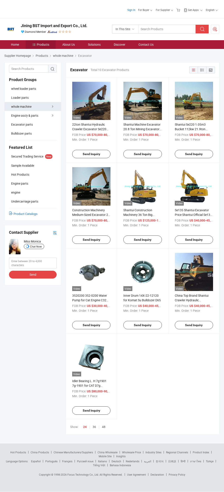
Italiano (102, 461)
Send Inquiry (91, 154)
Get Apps (193, 10)
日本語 (172, 461)
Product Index (201, 452)
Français (67, 461)
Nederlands (132, 461)
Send (33, 274)
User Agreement (136, 474)
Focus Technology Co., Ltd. (83, 474)
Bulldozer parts (21, 133)
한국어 (160, 461)
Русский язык (85, 461)
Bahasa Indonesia (120, 465)
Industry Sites (153, 452)
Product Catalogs (25, 214)
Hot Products (18, 452)
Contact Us (146, 44)
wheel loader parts (23, 89)
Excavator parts (22, 124)
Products (43, 44)
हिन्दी (183, 461)
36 (94, 427)
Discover (119, 44)
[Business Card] (55, 233)
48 (103, 427)
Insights (121, 456)
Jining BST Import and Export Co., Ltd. (54, 25)
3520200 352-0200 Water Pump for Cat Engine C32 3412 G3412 (89, 300)
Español (36, 461)
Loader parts (20, 97)
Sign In (131, 10)
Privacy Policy (177, 474)
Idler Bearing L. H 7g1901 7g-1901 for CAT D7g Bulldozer (89, 385)
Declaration (157, 474)
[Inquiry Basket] (179, 10)
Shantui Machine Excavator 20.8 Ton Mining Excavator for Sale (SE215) (142, 129)
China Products (40, 452)
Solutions (94, 44)
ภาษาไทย (195, 461)
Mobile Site (105, 456)
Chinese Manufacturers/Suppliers (73, 452)
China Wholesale (107, 452)
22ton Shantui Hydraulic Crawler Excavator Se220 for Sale (89, 129)
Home (15, 44)
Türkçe (210, 461)
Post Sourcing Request (215, 29)
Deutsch (116, 461)
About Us (68, 44)
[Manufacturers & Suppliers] (32, 8)
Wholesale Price (131, 452)
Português (51, 461)
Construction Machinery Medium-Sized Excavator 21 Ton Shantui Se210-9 (91, 214)
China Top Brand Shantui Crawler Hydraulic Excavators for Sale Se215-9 (194, 300)
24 (85, 427)
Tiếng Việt (99, 465)
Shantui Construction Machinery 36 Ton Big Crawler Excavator (137, 214)
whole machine (21, 106)
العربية (147, 461)
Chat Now (36, 246)
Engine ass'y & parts (24, 115)
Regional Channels (177, 452)
